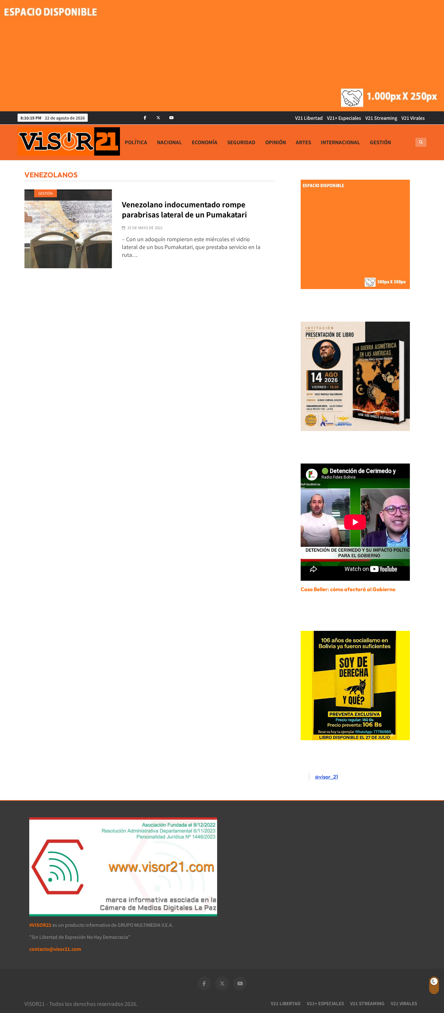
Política (136, 142)
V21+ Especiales (344, 118)
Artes (303, 142)
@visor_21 (326, 776)
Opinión (275, 142)
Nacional (169, 142)
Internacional (340, 142)
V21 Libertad (309, 118)
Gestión (380, 142)
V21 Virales (413, 118)
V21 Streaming (381, 118)
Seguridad (241, 142)
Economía (204, 142)
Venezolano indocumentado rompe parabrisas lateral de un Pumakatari (184, 209)
